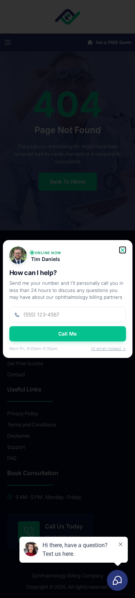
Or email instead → (108, 348)
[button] (122, 250)
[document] (67, 299)
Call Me (67, 334)
